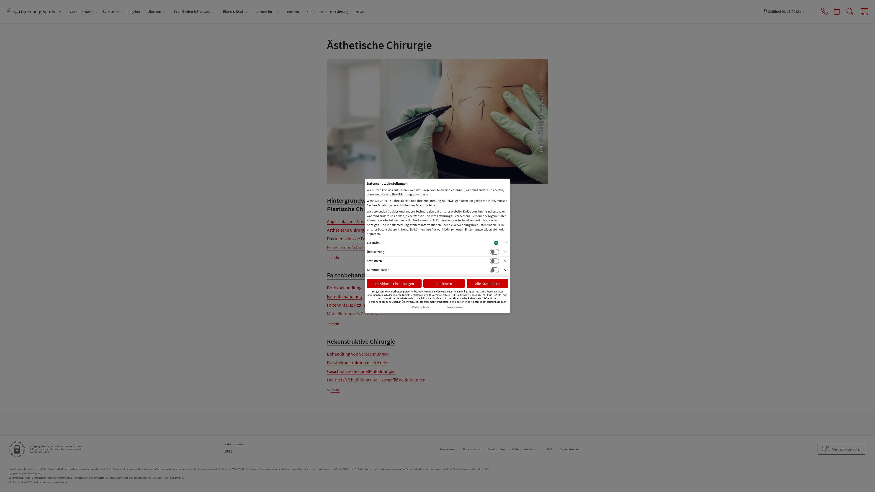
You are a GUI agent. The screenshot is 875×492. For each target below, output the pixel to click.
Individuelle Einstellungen (394, 283)
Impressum (455, 307)
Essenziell (374, 243)
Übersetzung (375, 252)
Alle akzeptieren (487, 283)
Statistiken (374, 261)
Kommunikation (378, 270)
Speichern (444, 283)
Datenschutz (420, 307)
